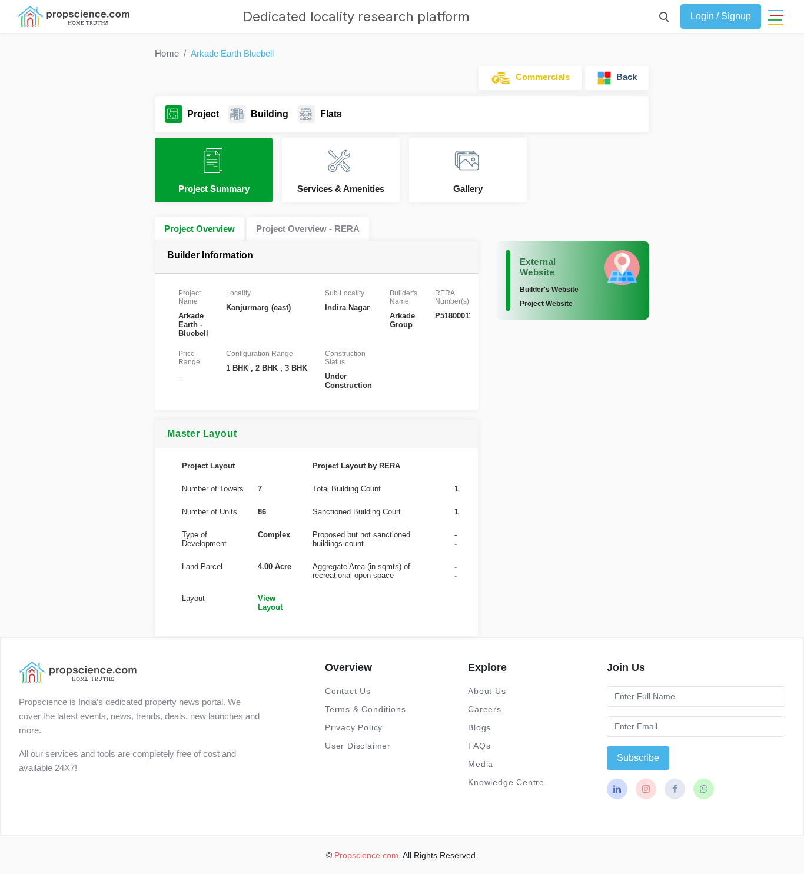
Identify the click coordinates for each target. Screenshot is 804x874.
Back (624, 77)
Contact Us (348, 691)
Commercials (540, 77)
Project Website (546, 304)
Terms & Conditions (365, 709)
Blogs (479, 727)
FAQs (479, 745)
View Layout (270, 603)
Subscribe (638, 758)
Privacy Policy (354, 727)
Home (167, 53)
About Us (487, 691)
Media (480, 764)
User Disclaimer (358, 745)
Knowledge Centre (506, 782)
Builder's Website (549, 289)
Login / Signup (720, 16)
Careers (484, 709)
